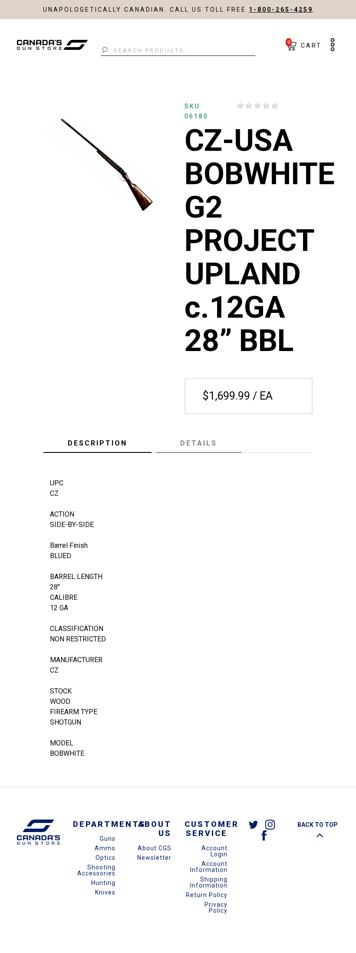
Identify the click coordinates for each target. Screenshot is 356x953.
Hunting (103, 882)
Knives (105, 892)
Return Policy (206, 894)
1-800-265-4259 (281, 9)
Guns (107, 838)
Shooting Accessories (96, 870)
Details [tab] (198, 443)
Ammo (105, 848)
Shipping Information (208, 882)
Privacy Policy (215, 907)
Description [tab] (97, 443)
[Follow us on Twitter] (253, 824)
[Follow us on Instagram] (270, 824)
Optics (105, 857)
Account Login (214, 851)
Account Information (208, 866)
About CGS (154, 848)
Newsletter (154, 857)
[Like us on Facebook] (264, 835)
